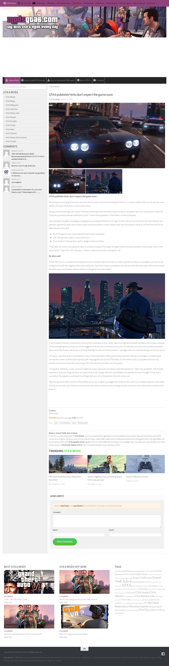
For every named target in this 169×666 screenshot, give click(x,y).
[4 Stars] (54, 418)
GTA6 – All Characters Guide (15, 599)
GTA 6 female (122, 589)
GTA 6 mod (130, 592)
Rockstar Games (82, 423)
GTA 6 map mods (152, 589)
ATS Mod (127, 571)
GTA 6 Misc (51, 3)
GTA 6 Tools (99, 3)
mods (123, 603)
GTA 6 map (143, 589)
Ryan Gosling (119, 610)
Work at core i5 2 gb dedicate (23, 166)
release (133, 355)
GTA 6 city (145, 586)
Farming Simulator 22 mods (141, 571)
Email (112, 530)
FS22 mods (128, 574)
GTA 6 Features (139, 3)
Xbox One (156, 610)
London (118, 603)
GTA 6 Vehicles (111, 3)
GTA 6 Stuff (151, 3)
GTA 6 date (153, 586)
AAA (56, 423)
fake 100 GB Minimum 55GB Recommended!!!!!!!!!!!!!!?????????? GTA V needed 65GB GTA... (27, 156)
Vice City (144, 610)
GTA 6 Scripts (88, 3)
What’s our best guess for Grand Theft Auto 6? (23, 634)
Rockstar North (155, 606)
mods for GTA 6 (130, 603)
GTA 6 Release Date (145, 596)
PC (145, 603)
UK (134, 610)
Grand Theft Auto (65, 423)
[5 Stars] (56, 418)
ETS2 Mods (119, 571)
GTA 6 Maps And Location (16, 137)
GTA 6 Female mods (132, 589)
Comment (56, 512)
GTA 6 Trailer (11, 141)
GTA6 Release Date (129, 596)
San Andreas (129, 610)
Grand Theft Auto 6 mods (141, 582)
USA (137, 610)
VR (150, 610)
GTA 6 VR (134, 600)
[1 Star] (49, 418)
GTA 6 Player (76, 3)
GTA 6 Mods (54, 86)
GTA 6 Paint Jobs (63, 3)
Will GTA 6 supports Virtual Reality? (73, 634)
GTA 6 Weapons (125, 3)
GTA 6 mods (141, 592)
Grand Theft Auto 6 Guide (137, 476)
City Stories (151, 574)
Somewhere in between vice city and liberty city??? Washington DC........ (26, 190)
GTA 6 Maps (10, 101)
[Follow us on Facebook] (163, 654)
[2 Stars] (51, 418)
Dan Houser (129, 578)
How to (139, 600)
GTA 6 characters (136, 586)
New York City (139, 603)
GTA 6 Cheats (11, 133)
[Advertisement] (84, 57)
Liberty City (154, 599)
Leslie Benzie (145, 600)
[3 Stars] (53, 418)
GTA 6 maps (161, 589)
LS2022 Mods (140, 574)
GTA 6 (120, 202)
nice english (16, 182)
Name (55, 530)
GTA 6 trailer (126, 599)
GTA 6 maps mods (120, 593)
